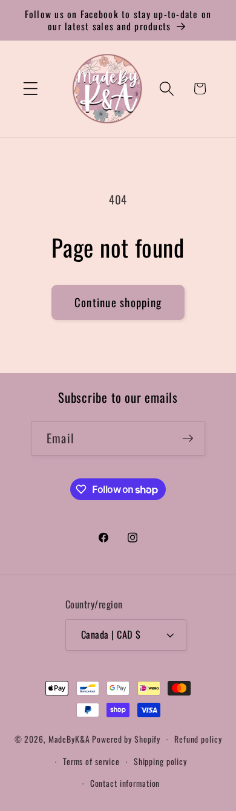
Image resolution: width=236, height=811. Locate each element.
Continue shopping (118, 302)
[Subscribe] (188, 438)
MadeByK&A (69, 739)
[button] (30, 88)
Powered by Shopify (126, 739)
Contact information (125, 783)
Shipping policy (160, 761)
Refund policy (197, 739)
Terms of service (91, 761)
